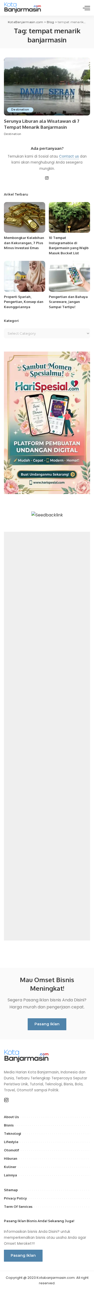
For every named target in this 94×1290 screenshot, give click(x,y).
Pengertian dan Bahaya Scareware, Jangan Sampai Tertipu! (68, 302)
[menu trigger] (86, 8)
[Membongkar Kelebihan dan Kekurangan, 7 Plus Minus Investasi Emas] (24, 217)
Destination (20, 109)
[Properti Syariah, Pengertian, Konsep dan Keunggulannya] (24, 276)
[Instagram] (47, 178)
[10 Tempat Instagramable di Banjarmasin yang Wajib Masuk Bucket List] (69, 217)
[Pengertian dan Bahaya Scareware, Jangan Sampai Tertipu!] (69, 276)
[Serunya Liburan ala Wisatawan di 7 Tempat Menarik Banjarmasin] (47, 86)
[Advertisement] (47, 736)
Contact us (69, 156)
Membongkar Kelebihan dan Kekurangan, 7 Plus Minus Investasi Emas (24, 243)
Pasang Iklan (47, 1024)
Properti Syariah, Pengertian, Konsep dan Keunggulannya (23, 302)
